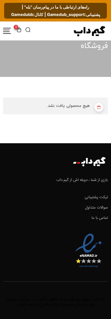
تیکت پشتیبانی (96, 197)
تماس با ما (99, 218)
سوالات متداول (96, 207)
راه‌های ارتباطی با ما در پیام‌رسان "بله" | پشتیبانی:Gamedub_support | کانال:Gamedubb (55, 10)
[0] (19, 31)
